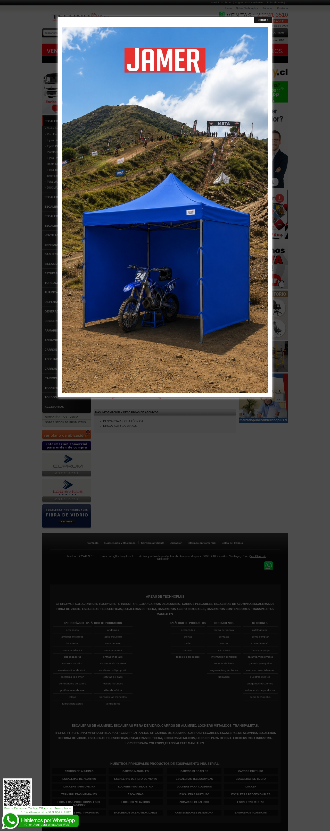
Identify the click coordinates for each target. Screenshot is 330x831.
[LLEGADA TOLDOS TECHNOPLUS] (165, 392)
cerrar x (263, 20)
